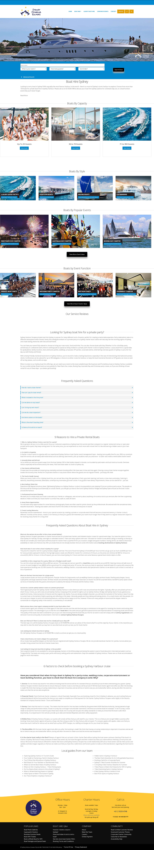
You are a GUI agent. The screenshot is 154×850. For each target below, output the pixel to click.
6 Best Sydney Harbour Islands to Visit (107, 771)
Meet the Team (87, 832)
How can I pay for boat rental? (31, 392)
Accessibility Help (116, 839)
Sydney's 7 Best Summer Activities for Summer (109, 762)
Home (70, 11)
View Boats (24, 148)
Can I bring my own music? (30, 407)
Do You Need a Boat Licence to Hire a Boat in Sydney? (42, 769)
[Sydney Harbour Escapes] (31, 11)
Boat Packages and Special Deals (35, 841)
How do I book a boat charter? (31, 387)
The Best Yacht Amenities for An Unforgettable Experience (114, 758)
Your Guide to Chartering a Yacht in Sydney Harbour (41, 758)
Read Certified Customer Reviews (122, 830)
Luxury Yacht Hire (89, 11)
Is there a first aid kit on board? (32, 427)
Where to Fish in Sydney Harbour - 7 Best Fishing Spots (42, 767)
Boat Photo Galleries (31, 830)
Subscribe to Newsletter (119, 837)
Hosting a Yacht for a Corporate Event (107, 760)
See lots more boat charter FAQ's (64, 839)
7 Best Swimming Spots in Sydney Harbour (108, 769)
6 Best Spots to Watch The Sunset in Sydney (38, 774)
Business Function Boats (32, 834)
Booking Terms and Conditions (63, 841)
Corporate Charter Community (121, 834)
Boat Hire (77, 11)
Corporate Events (102, 11)
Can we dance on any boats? (31, 402)
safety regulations (122, 613)
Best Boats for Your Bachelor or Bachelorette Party (41, 762)
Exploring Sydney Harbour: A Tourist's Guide (39, 756)
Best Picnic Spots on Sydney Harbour (106, 774)
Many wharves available (91, 815)
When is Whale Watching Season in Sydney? (38, 771)
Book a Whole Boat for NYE (33, 839)
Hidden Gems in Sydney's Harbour (105, 756)
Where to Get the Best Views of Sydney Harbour (40, 765)
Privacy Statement (81, 847)
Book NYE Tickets (30, 837)
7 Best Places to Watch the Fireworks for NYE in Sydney (112, 767)
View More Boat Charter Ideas (77, 304)
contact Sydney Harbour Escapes (72, 615)
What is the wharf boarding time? (32, 422)
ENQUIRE (121, 11)
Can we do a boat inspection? (31, 412)
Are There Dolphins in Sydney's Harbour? (38, 776)
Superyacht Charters (31, 832)
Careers (84, 834)
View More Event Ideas (77, 254)
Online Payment (87, 837)
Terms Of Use (68, 847)
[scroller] (151, 848)
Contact (113, 11)
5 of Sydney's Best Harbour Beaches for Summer (110, 765)
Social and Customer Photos (120, 832)
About (84, 830)
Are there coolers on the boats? (32, 417)
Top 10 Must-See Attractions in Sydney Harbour (40, 760)
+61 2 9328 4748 (120, 811)
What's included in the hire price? (32, 397)
